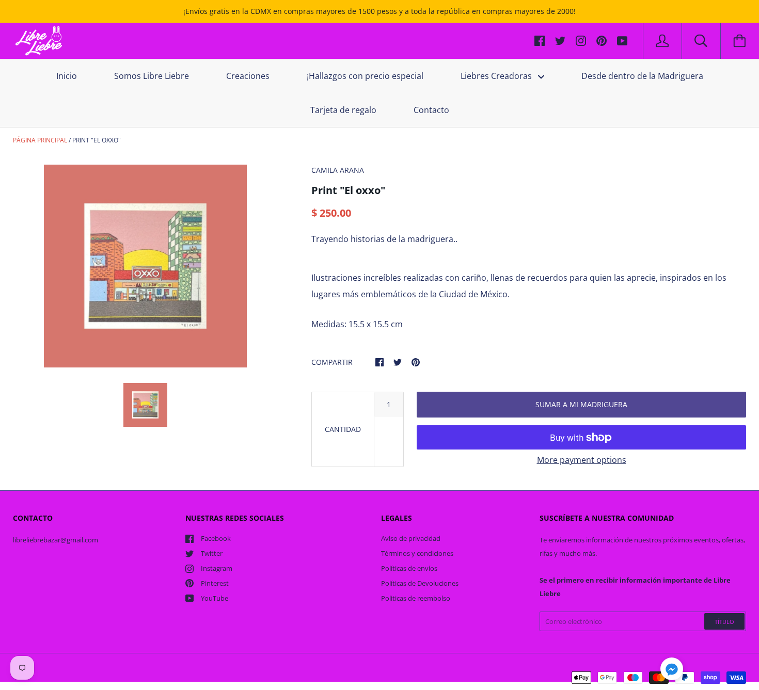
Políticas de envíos (409, 568)
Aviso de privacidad (410, 538)
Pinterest (215, 583)
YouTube (214, 598)
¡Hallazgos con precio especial (365, 76)
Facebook (216, 538)
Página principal (40, 140)
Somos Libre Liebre (151, 76)
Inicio (66, 76)
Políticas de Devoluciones (419, 583)
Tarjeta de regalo (343, 110)
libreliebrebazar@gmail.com (55, 539)
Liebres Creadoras (497, 76)
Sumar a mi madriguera (581, 404)
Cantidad (343, 429)
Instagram (216, 568)
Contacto (431, 110)
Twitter (212, 553)
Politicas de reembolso (415, 598)
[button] (671, 670)
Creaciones (248, 76)
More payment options (581, 460)
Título (724, 621)
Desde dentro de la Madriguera (642, 76)
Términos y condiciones (417, 553)
